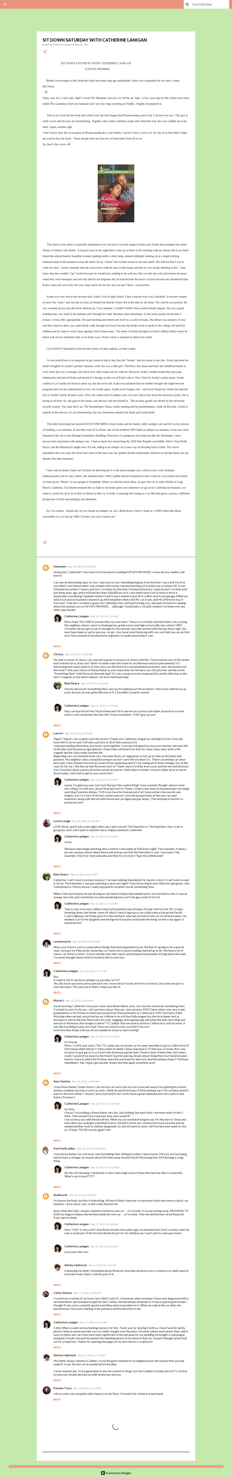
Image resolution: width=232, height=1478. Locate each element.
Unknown (59, 566)
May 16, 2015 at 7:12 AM (104, 705)
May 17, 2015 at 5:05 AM (104, 1224)
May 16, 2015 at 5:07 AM (78, 733)
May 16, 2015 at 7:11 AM (104, 616)
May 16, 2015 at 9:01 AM (85, 1081)
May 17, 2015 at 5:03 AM (93, 1322)
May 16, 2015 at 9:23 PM (82, 1195)
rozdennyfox (62, 941)
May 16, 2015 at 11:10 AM (104, 1167)
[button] (45, 52)
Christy (58, 654)
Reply (57, 646)
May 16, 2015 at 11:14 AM (104, 1036)
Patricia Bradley (64, 1148)
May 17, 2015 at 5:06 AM (104, 1246)
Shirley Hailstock (75, 1265)
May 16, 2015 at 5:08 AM (85, 821)
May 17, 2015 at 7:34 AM (102, 1265)
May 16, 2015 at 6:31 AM (86, 941)
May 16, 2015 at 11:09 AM (104, 1103)
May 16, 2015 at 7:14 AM (104, 836)
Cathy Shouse (62, 1292)
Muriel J (58, 1000)
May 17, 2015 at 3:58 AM (87, 1292)
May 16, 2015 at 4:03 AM (81, 566)
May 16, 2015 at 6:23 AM (94, 683)
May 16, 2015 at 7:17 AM (93, 971)
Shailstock (60, 1195)
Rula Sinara (71, 683)
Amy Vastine (61, 1081)
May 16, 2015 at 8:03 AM (79, 1000)
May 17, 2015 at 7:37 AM (91, 1355)
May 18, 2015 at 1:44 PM (86, 1388)
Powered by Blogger (118, 1473)
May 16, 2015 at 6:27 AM (83, 874)
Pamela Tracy (62, 1388)
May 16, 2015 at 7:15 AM (104, 903)
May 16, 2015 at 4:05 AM (78, 654)
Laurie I (58, 733)
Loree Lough (61, 821)
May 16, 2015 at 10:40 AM (91, 1148)
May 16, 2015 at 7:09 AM (104, 779)
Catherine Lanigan (76, 616)
